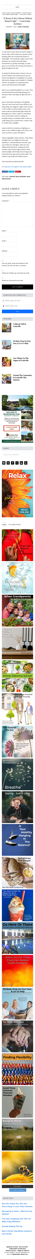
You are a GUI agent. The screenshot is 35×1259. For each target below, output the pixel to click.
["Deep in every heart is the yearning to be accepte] (17, 1135)
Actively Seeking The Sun (12, 1226)
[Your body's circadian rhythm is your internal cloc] (17, 742)
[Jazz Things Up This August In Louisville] (6, 361)
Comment (5, 201)
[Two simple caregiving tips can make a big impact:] (17, 545)
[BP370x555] (17, 396)
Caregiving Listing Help (17, 1249)
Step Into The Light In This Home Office (17, 167)
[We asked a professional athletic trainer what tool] (17, 1069)
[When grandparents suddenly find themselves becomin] (17, 611)
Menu (17, 7)
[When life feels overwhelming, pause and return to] (17, 774)
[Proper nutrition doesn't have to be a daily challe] (17, 676)
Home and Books (21, 176)
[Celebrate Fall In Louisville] (6, 327)
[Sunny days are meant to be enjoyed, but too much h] (17, 971)
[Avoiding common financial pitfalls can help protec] (17, 1102)
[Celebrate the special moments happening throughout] (17, 709)
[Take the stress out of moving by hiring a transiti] (17, 1004)
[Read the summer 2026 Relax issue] (17, 471)
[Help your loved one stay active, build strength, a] (17, 938)
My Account (23, 1247)
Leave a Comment (23, 27)
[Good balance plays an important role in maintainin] (17, 840)
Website (4, 251)
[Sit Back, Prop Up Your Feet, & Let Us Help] (6, 344)
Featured (12, 176)
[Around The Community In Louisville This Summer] (6, 379)
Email (4, 241)
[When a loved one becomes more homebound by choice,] (17, 905)
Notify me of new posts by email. (12, 280)
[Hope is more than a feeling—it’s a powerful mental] (17, 1167)
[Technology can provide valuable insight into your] (17, 807)
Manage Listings (12, 1247)
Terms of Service (23, 1250)
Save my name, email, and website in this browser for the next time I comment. (15, 264)
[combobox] (17, 301)
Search (17, 311)
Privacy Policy (11, 1250)
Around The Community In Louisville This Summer (22, 377)
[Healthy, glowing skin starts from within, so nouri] (17, 578)
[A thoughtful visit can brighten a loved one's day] (17, 643)
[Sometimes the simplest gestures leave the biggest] (17, 873)
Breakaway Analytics (20, 1254)
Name (4, 231)
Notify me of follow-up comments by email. (15, 273)
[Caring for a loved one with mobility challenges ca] (17, 1036)
